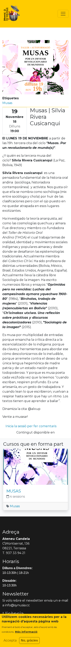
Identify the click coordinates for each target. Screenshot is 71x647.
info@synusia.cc (17, 605)
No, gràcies (29, 640)
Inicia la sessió (16, 426)
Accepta (10, 640)
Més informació (26, 631)
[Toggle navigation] (63, 14)
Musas (7, 103)
